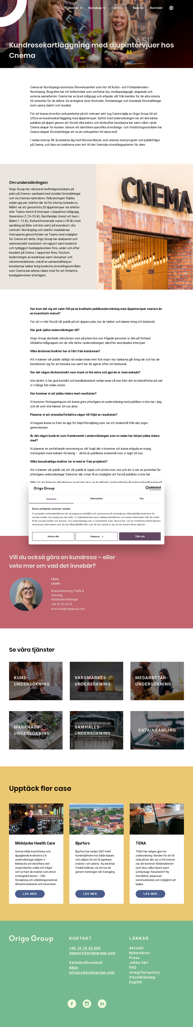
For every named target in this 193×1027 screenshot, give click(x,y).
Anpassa (95, 536)
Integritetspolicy (144, 972)
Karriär (138, 8)
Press (134, 958)
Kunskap (95, 8)
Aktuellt (136, 948)
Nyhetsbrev (139, 953)
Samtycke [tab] (51, 498)
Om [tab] (142, 498)
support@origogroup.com (92, 953)
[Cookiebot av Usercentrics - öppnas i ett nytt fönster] (148, 488)
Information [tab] (96, 498)
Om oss (117, 8)
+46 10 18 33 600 (85, 948)
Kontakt (156, 8)
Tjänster (72, 8)
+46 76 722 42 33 (61, 604)
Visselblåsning (142, 977)
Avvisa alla (53, 536)
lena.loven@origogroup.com (68, 608)
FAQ (132, 967)
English (135, 982)
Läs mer (30, 893)
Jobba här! (138, 963)
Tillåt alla (140, 536)
